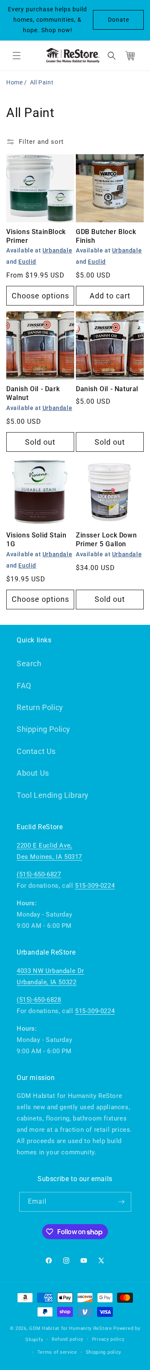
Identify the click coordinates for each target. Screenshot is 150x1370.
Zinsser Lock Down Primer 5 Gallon (106, 539)
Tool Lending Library (53, 795)
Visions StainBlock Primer (36, 236)
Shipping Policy (43, 729)
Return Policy (40, 707)
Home (14, 82)
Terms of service (57, 1352)
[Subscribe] (121, 1202)
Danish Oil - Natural (107, 389)
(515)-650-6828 (39, 999)
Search (29, 663)
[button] (17, 55)
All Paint (41, 82)
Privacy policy (108, 1339)
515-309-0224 (95, 885)
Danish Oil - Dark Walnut (33, 393)
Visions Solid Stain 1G (36, 539)
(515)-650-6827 (39, 874)
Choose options (40, 295)
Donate (118, 19)
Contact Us (36, 751)
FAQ (24, 685)
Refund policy (67, 1339)
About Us (33, 773)
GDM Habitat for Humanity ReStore (70, 1328)
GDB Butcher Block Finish (106, 236)
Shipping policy (104, 1352)
